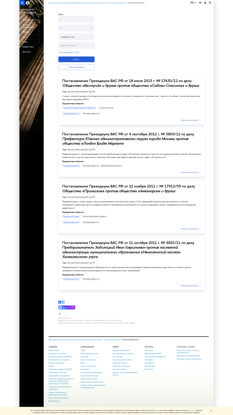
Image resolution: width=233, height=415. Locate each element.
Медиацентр (149, 363)
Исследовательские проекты (123, 353)
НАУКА (116, 347)
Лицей (83, 350)
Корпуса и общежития (56, 363)
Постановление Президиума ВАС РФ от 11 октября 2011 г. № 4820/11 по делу (128, 249)
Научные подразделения (121, 350)
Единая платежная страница (58, 398)
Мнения (26, 32)
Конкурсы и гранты (119, 369)
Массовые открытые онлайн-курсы (189, 359)
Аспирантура (85, 369)
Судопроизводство (71, 113)
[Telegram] (63, 302)
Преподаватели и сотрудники (59, 360)
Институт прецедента (112, 340)
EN (195, 2)
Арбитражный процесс (111, 165)
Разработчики (28, 47)
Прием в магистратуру (88, 366)
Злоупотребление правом (95, 216)
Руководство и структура (57, 353)
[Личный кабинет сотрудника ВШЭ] (205, 2)
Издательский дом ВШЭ (153, 353)
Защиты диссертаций (120, 363)
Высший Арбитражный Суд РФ (81, 91)
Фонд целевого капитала (57, 372)
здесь (156, 410)
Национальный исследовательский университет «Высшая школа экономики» (76, 340)
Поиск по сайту (29, 20)
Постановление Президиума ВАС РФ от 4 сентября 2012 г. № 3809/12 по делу (128, 138)
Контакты (27, 52)
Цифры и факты (54, 350)
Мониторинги (117, 356)
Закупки (51, 366)
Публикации (149, 369)
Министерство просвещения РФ (188, 356)
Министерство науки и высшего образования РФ (188, 351)
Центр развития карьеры (89, 376)
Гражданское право (71, 216)
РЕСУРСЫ (149, 347)
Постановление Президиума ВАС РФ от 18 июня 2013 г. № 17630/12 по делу (130, 83)
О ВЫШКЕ (53, 347)
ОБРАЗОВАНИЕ (87, 347)
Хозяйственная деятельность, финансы (79, 108)
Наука (25, 42)
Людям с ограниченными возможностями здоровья (58, 393)
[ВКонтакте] (59, 302)
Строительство (106, 107)
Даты (60, 14)
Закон (25, 37)
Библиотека (149, 350)
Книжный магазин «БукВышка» (155, 356)
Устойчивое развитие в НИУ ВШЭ (60, 356)
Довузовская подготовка (89, 353)
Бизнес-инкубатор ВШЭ (89, 379)
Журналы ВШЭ (150, 366)
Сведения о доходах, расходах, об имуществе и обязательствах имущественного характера (61, 381)
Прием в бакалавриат (88, 360)
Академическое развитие (121, 366)
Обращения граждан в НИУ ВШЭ (60, 369)
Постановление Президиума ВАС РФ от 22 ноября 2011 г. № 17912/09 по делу (128, 188)
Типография (149, 360)
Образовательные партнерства (92, 382)
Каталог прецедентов (28, 26)
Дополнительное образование (92, 372)
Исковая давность (91, 113)
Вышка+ (83, 363)
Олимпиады (85, 356)
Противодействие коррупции (59, 376)
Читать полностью (189, 120)
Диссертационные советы (122, 360)
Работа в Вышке (54, 401)
